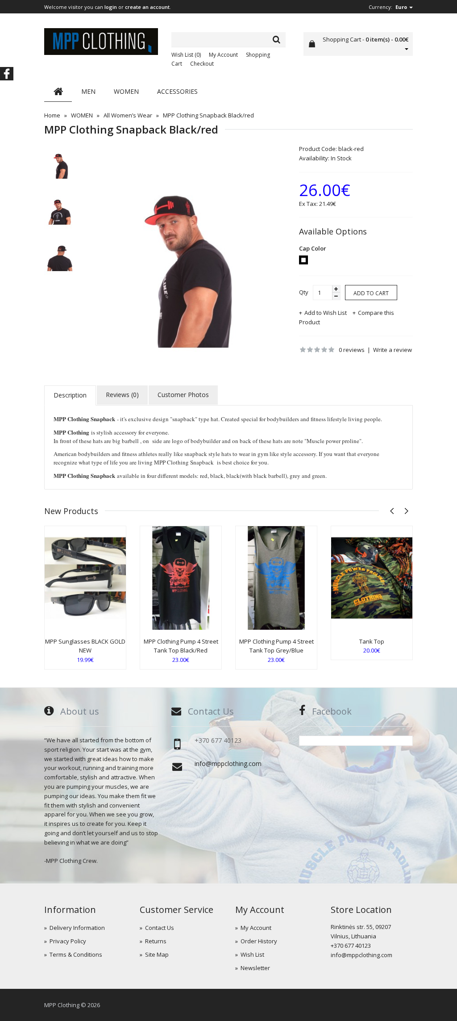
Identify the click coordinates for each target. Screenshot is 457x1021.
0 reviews (352, 350)
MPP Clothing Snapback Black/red (208, 115)
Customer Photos (183, 394)
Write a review (392, 350)
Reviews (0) (122, 394)
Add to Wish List (325, 313)
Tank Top (371, 641)
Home (52, 115)
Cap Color (312, 248)
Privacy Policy (68, 941)
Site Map (157, 954)
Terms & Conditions (76, 954)
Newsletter (255, 968)
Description (70, 395)
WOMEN (82, 115)
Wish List (252, 954)
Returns (155, 941)
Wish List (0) (186, 55)
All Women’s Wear (128, 115)
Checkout (202, 63)
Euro (401, 7)
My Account (223, 55)
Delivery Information (77, 928)
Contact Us (159, 928)
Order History (259, 941)
